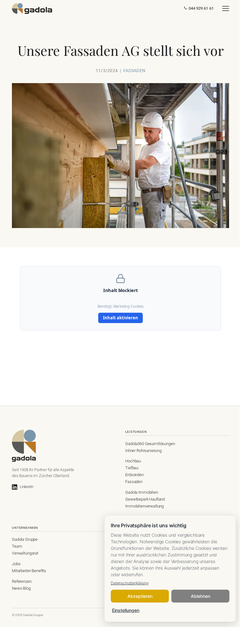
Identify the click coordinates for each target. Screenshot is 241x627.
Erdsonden (134, 474)
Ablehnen (200, 596)
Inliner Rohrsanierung (143, 450)
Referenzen (21, 581)
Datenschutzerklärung (129, 583)
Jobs (16, 563)
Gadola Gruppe (25, 539)
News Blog (21, 588)
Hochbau (133, 461)
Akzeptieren (140, 596)
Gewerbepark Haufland (145, 499)
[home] (32, 8)
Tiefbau (131, 467)
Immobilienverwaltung (144, 506)
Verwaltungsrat (25, 553)
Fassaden (133, 481)
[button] (226, 8)
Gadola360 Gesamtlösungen (150, 443)
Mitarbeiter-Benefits (29, 570)
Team (17, 546)
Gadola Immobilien (141, 492)
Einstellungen (125, 610)
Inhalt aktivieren (120, 318)
